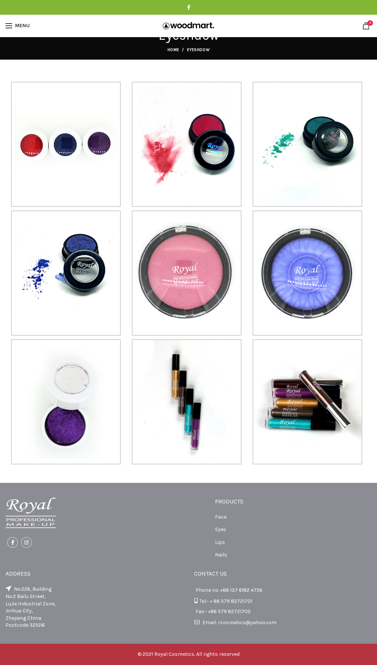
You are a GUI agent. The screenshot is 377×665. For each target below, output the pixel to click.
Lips (220, 542)
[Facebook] (189, 7)
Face (220, 517)
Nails (221, 555)
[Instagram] (26, 542)
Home (173, 49)
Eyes (220, 529)
